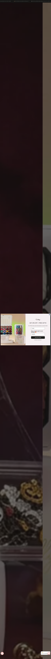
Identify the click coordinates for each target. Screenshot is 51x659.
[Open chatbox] (48, 653)
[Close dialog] (49, 314)
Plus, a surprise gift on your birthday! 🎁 (37, 332)
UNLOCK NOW (38, 337)
